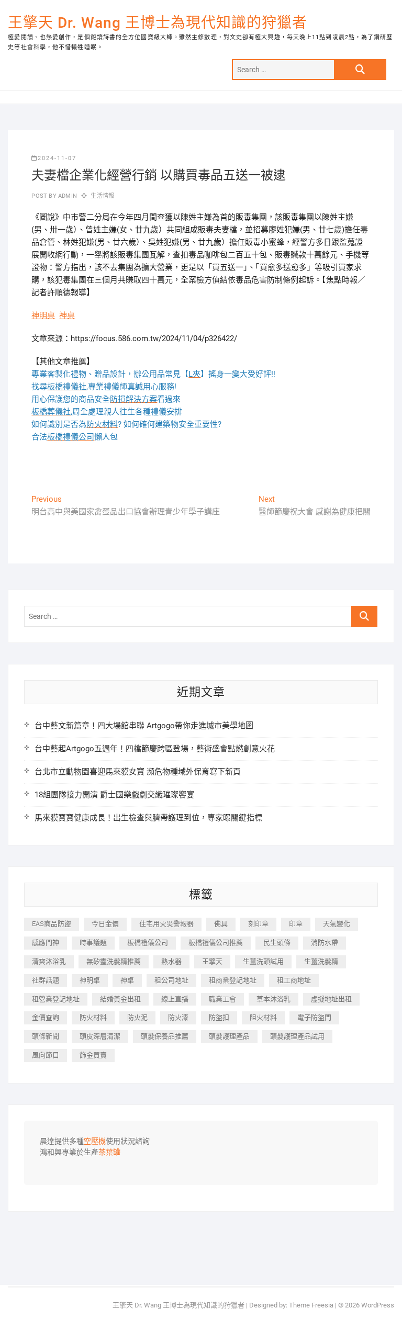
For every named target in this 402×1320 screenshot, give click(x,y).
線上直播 (174, 999)
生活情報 (102, 196)
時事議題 (93, 942)
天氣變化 (336, 924)
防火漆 (178, 1017)
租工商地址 (294, 980)
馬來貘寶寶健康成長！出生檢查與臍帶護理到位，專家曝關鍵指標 (148, 817)
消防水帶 (324, 942)
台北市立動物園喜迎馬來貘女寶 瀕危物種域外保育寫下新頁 (138, 771)
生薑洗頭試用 (263, 961)
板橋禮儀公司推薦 (215, 942)
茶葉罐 (109, 1152)
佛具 (221, 924)
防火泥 (137, 1017)
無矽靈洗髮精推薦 (113, 961)
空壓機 (95, 1141)
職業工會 (222, 999)
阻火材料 (263, 1017)
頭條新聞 (45, 1036)
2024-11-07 (57, 158)
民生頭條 (277, 942)
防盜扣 (219, 1017)
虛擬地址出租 (331, 999)
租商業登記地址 (232, 980)
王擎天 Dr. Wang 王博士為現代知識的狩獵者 (157, 22)
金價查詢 (45, 1017)
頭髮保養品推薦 (164, 1036)
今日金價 (105, 924)
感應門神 (45, 942)
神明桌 (43, 315)
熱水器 (171, 961)
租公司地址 (171, 980)
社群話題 (45, 980)
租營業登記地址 (56, 999)
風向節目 (45, 1055)
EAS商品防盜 (51, 924)
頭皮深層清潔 (100, 1036)
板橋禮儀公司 (147, 942)
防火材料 (93, 1017)
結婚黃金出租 (120, 999)
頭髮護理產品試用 (297, 1036)
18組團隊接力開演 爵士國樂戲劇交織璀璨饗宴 (114, 794)
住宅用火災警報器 (166, 924)
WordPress (377, 1305)
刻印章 (258, 924)
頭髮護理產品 (229, 1036)
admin (67, 196)
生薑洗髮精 (321, 961)
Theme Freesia (311, 1305)
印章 (296, 924)
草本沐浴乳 (273, 999)
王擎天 (212, 961)
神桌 (67, 315)
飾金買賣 (93, 1055)
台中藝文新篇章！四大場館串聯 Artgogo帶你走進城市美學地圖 (144, 725)
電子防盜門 (314, 1017)
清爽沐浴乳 (49, 961)
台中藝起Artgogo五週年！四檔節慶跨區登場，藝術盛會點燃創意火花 (155, 748)
